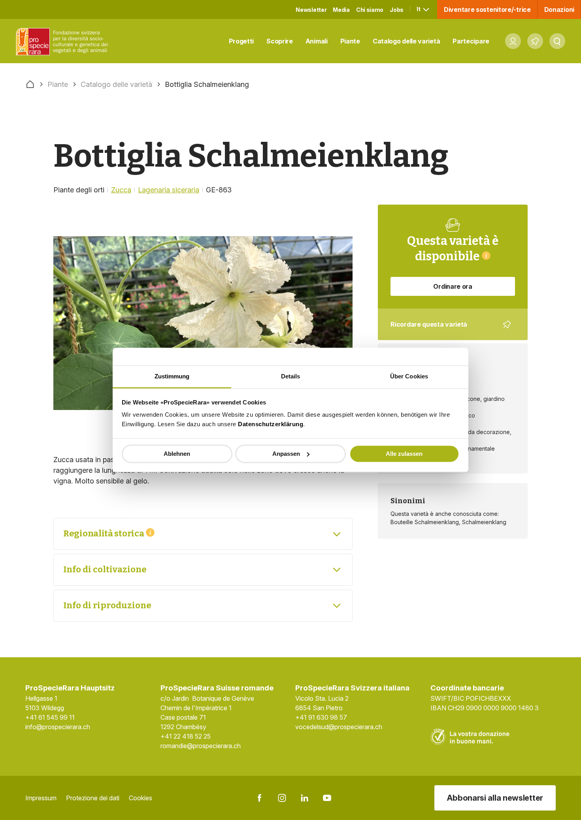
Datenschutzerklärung (270, 424)
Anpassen (286, 453)
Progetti (241, 41)
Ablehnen (177, 453)
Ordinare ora (452, 286)
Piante (350, 41)
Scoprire (279, 41)
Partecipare (471, 41)
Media (341, 9)
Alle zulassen (404, 453)
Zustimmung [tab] (172, 376)
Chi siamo (369, 9)
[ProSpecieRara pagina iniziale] (63, 41)
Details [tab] (290, 376)
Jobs (397, 9)
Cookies (140, 798)
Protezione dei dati (92, 798)
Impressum (41, 798)
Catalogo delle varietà (406, 41)
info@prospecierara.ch (57, 727)
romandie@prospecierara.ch (200, 746)
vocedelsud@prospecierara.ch (338, 727)
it (419, 9)
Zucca (121, 190)
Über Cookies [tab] (409, 376)
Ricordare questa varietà (447, 330)
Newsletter (311, 9)
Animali (317, 41)
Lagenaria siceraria (168, 190)
